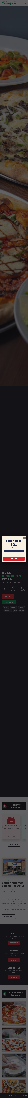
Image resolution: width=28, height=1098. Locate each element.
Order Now (14, 558)
